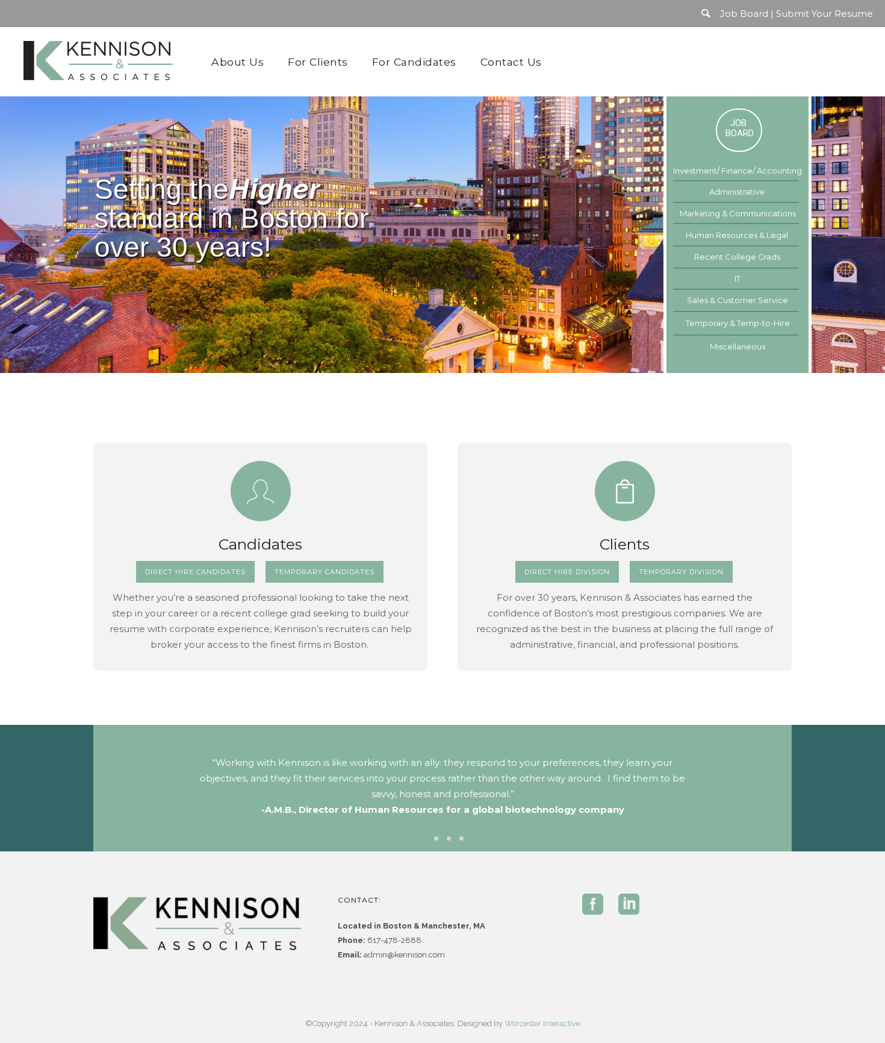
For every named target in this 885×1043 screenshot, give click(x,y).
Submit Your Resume (824, 13)
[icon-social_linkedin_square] (628, 905)
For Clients (318, 61)
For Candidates (414, 61)
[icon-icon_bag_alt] (625, 491)
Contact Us (511, 61)
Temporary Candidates (324, 572)
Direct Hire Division (567, 572)
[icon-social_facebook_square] (595, 905)
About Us (237, 61)
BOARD (739, 133)
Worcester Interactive (542, 1023)
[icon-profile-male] (261, 491)
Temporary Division (681, 572)
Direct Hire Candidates (195, 572)
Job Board (744, 13)
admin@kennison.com (404, 954)
